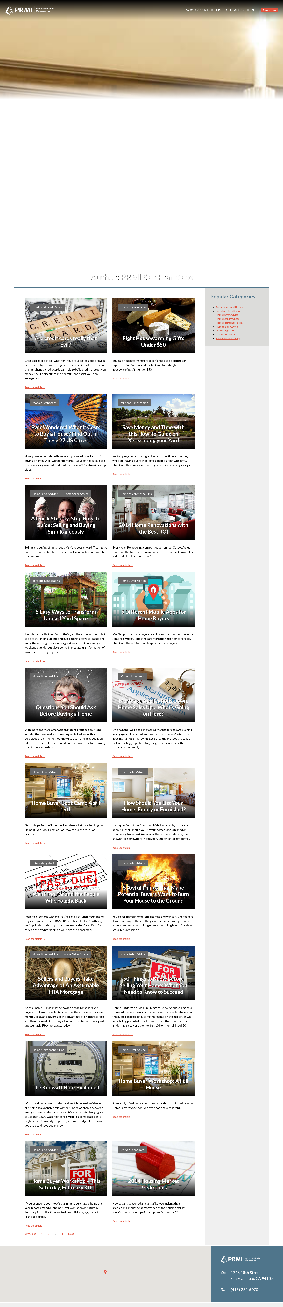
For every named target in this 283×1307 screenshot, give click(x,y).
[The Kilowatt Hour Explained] (66, 1068)
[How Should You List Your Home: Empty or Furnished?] (153, 790)
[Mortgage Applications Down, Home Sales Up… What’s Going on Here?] (153, 695)
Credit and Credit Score (47, 307)
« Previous (30, 1233)
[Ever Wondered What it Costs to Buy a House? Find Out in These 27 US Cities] (66, 421)
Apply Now (269, 9)
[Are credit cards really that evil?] (66, 325)
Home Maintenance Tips (136, 494)
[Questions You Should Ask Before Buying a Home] (66, 695)
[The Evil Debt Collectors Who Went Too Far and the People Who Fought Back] (66, 881)
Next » (72, 1233)
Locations (236, 9)
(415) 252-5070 (244, 1289)
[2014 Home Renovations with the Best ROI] (153, 512)
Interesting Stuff (43, 863)
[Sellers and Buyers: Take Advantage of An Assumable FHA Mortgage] (66, 973)
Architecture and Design (229, 306)
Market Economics (44, 403)
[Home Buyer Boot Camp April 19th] (66, 790)
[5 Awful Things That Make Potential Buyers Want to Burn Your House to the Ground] (153, 881)
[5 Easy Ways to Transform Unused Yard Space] (66, 599)
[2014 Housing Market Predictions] (153, 1168)
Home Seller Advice (76, 494)
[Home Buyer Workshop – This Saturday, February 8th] (66, 1168)
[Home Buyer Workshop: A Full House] (153, 1068)
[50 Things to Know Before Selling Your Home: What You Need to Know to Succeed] (153, 973)
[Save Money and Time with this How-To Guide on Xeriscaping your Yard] (153, 421)
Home (219, 9)
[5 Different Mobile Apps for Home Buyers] (153, 599)
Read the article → (35, 387)
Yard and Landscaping (134, 403)
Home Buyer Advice (133, 307)
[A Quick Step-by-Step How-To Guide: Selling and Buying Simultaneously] (66, 512)
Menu (254, 9)
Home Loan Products (227, 318)
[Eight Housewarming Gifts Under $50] (153, 325)
